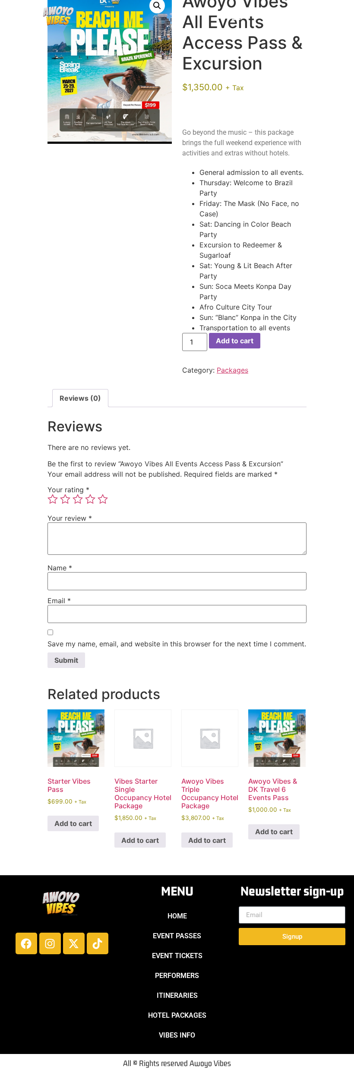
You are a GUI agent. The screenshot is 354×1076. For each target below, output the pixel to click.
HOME (177, 916)
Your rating (68, 489)
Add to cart (234, 340)
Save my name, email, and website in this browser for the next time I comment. (176, 643)
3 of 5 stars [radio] (78, 499)
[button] (236, 16)
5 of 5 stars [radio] (103, 499)
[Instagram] (50, 943)
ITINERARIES (177, 995)
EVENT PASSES (177, 936)
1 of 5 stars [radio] (52, 499)
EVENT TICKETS (177, 956)
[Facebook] (26, 943)
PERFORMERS (177, 976)
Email (59, 600)
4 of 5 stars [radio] (90, 499)
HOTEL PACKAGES (177, 1015)
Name (59, 567)
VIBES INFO (177, 1035)
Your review (69, 518)
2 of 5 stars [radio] (65, 499)
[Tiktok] (97, 943)
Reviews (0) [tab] (80, 398)
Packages (232, 370)
